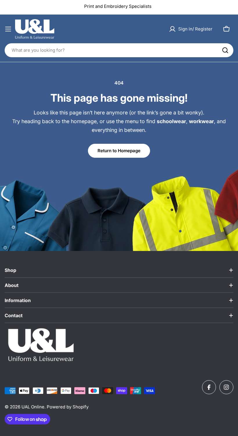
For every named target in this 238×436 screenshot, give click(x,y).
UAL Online (32, 407)
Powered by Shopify (68, 407)
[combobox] (119, 50)
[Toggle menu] (8, 29)
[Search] (225, 50)
